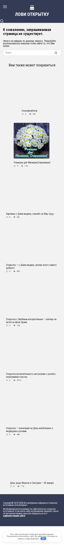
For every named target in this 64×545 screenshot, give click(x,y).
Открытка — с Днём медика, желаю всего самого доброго (31, 266)
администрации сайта (14, 515)
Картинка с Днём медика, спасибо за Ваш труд (30, 213)
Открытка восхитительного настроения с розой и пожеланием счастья (30, 375)
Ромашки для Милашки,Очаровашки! (32, 162)
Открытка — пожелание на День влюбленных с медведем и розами (29, 429)
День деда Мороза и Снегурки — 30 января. (32, 482)
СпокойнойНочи (29, 110)
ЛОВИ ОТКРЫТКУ (32, 14)
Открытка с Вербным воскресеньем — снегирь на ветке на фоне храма (31, 320)
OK (43, 538)
